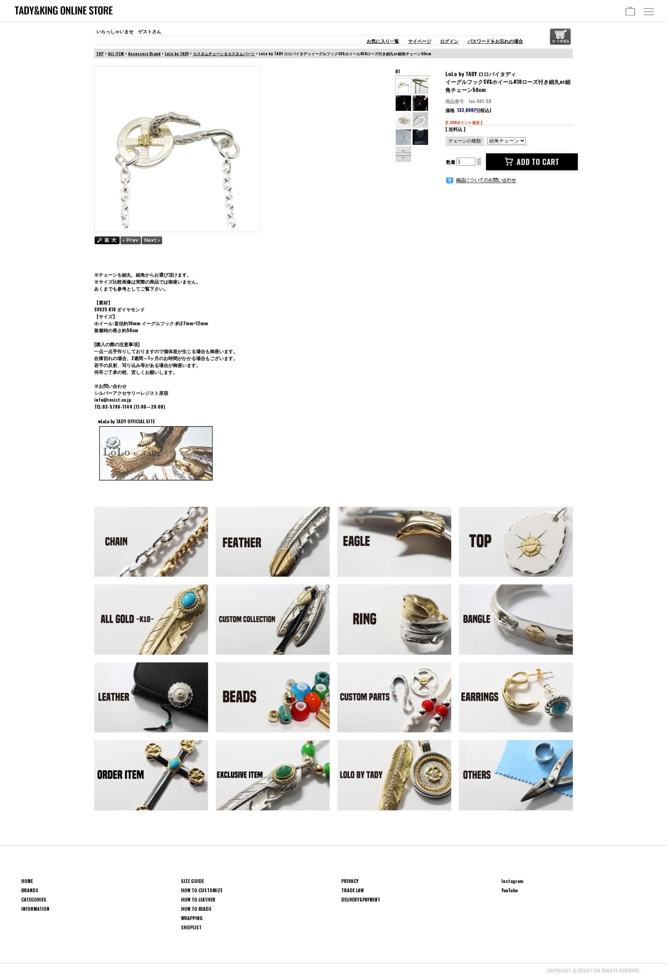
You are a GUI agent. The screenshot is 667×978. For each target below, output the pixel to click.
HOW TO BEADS (196, 908)
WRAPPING (192, 918)
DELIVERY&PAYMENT (360, 899)
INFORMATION (35, 908)
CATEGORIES (33, 899)
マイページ (419, 40)
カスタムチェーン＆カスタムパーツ (224, 53)
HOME (27, 881)
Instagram (512, 881)
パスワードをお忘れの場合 (495, 40)
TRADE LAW (352, 890)
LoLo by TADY (177, 53)
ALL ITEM (116, 53)
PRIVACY (350, 881)
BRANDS (29, 890)
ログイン (449, 40)
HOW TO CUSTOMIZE (201, 890)
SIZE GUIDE (192, 881)
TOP (100, 53)
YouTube (509, 890)
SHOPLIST (191, 927)
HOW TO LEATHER (198, 899)
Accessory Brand (144, 53)
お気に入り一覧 (383, 40)
